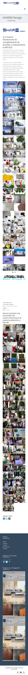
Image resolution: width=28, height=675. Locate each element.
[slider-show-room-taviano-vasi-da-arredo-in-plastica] (19, 138)
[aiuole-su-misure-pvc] (14, 368)
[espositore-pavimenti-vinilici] (5, 449)
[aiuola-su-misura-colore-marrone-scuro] (21, 358)
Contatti (5, 548)
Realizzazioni (6, 547)
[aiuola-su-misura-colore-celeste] (14, 358)
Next (23, 267)
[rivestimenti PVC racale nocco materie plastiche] (8, 498)
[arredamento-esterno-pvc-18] (21, 423)
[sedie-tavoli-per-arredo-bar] (9, 337)
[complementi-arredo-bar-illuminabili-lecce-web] (19, 441)
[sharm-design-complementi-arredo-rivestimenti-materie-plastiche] (14, 87)
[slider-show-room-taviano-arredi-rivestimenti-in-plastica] (8, 207)
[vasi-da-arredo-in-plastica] (8, 138)
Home (4, 20)
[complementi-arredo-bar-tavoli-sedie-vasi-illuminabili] (6, 358)
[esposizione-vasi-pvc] (10, 449)
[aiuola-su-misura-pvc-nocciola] (6, 368)
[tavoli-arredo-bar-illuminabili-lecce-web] (8, 441)
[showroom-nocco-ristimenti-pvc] (19, 433)
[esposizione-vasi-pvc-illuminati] (19, 449)
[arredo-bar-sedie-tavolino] (21, 368)
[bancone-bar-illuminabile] (21, 347)
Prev (4, 267)
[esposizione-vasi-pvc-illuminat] (19, 468)
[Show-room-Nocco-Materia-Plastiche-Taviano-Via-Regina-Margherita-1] (19, 131)
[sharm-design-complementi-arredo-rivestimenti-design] (8, 123)
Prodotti (5, 545)
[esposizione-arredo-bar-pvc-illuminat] (17, 459)
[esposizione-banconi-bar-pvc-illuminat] (8, 483)
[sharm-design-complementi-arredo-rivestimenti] (14, 100)
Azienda (5, 543)
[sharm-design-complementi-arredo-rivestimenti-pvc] (14, 113)
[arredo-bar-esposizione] (19, 377)
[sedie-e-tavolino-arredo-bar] (20, 328)
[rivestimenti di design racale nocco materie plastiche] (19, 498)
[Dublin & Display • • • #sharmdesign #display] (14, 615)
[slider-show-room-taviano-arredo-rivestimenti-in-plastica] (19, 207)
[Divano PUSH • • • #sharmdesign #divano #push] (14, 592)
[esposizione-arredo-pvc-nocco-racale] (9, 328)
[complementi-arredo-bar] (20, 337)
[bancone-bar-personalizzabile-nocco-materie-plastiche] (10, 347)
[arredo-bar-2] (8, 377)
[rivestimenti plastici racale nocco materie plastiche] (8, 507)
